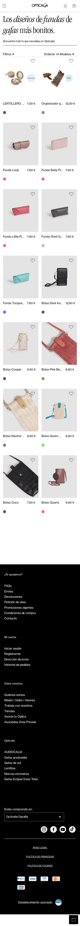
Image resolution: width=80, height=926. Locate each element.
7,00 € (31, 103)
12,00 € (70, 103)
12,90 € (70, 303)
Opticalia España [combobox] (17, 816)
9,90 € (31, 369)
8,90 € (69, 369)
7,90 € (31, 170)
